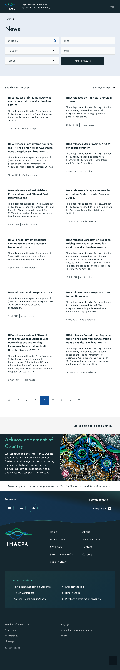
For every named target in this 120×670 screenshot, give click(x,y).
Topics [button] (11, 60)
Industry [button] (13, 50)
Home (8, 19)
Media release (29, 128)
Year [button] (66, 50)
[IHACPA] (18, 537)
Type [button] (67, 40)
